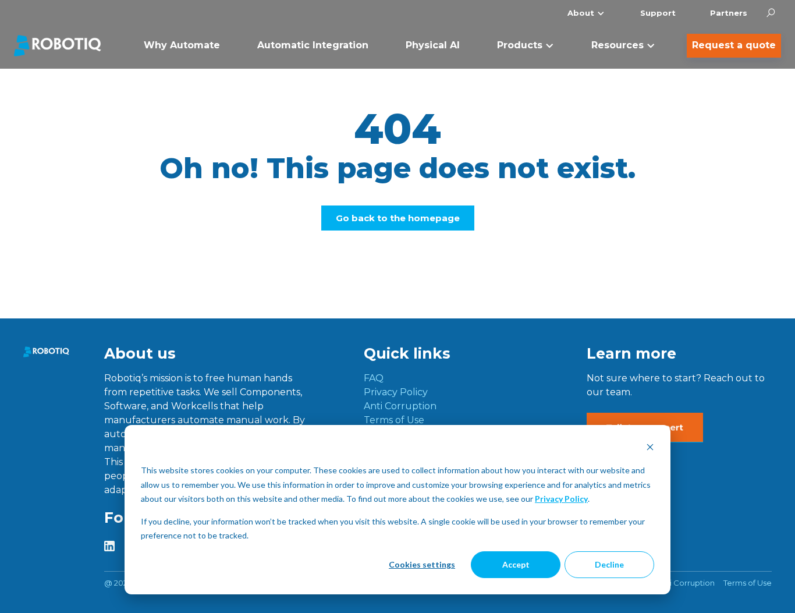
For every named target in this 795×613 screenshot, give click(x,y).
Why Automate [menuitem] (182, 45)
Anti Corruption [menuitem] (400, 406)
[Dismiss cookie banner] (650, 448)
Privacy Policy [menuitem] (396, 392)
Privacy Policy (561, 499)
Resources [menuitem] (617, 45)
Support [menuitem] (658, 12)
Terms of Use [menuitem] (394, 420)
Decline (609, 564)
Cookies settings (422, 564)
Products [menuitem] (519, 45)
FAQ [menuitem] (374, 378)
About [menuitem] (580, 12)
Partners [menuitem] (728, 12)
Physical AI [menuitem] (433, 45)
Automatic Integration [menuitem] (312, 45)
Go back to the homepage (398, 218)
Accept (516, 564)
